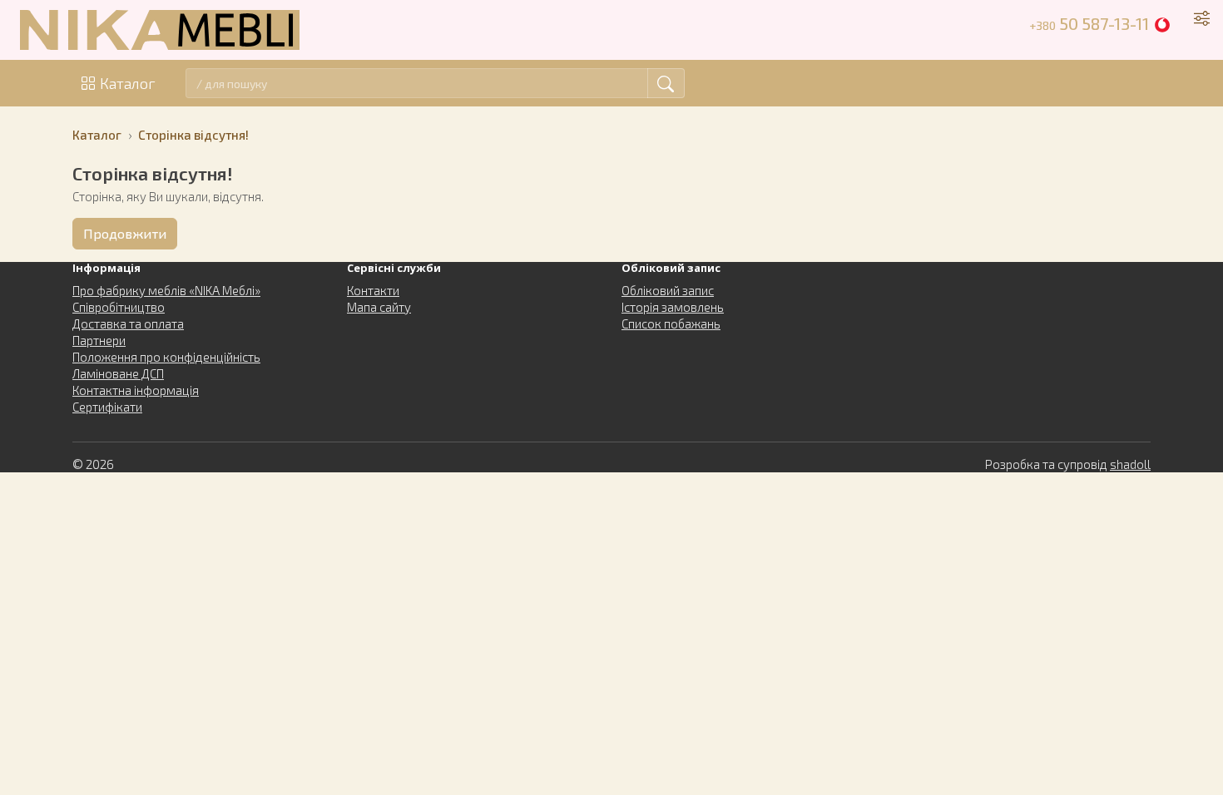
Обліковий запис (667, 290)
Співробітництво (118, 306)
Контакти (373, 290)
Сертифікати (107, 406)
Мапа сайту (379, 306)
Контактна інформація (135, 390)
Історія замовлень (672, 306)
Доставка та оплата (128, 323)
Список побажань (670, 323)
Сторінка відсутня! (193, 134)
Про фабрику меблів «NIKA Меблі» (166, 290)
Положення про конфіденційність (166, 356)
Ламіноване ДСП (118, 373)
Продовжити (124, 233)
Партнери (99, 340)
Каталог (128, 83)
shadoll (1130, 464)
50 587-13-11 (1089, 23)
